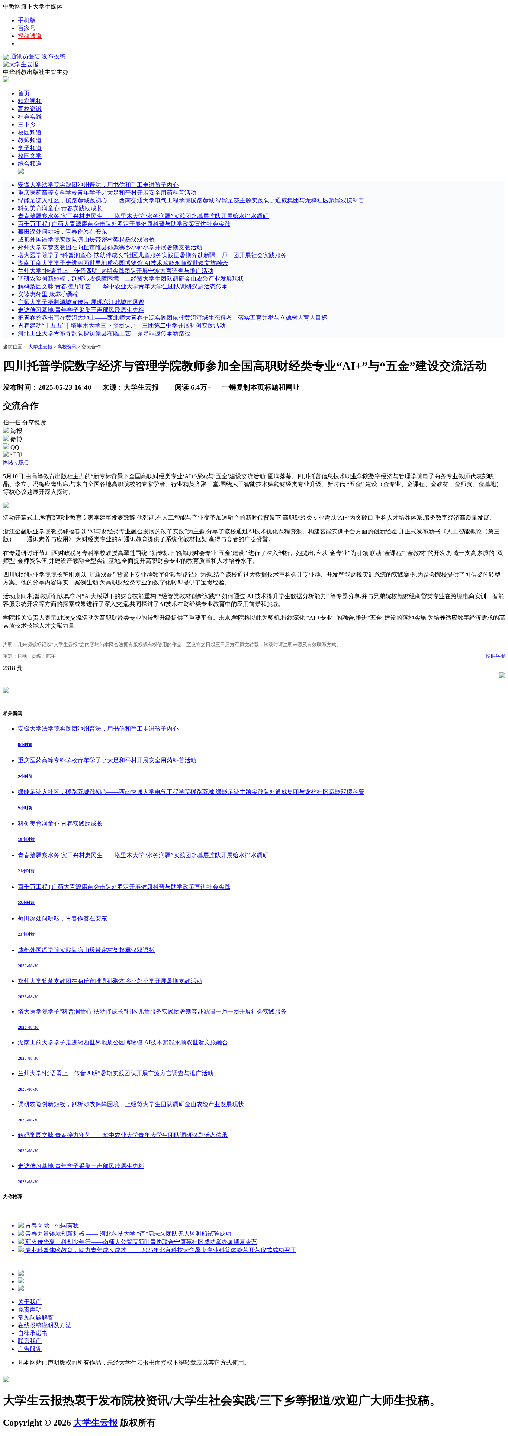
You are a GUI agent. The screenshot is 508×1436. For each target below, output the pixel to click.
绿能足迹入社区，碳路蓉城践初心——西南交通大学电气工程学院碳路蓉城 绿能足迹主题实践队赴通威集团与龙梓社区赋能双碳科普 (191, 200)
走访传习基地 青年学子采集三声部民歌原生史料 (81, 310)
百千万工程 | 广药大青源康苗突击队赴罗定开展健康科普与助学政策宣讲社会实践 (124, 224)
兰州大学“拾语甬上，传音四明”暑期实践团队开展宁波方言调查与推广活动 (115, 271)
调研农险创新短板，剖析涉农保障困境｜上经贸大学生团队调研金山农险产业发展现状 (131, 278)
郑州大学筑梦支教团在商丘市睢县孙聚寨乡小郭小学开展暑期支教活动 (110, 247)
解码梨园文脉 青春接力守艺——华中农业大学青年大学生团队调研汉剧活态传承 (123, 286)
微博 (16, 439)
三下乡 (27, 124)
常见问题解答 (36, 1317)
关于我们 (30, 1302)
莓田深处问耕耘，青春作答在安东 (62, 232)
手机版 (27, 20)
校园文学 (30, 156)
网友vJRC (15, 462)
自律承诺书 (33, 1333)
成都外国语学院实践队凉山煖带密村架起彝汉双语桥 (86, 239)
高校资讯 (30, 109)
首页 (24, 93)
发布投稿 (53, 56)
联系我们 (30, 1341)
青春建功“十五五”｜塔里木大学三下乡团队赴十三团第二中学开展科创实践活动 (121, 325)
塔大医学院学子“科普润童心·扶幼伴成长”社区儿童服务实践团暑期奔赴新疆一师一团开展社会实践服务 (152, 255)
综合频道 (30, 163)
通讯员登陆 (25, 56)
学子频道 (30, 148)
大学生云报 (40, 347)
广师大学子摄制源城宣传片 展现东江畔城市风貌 (81, 302)
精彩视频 (30, 101)
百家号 (27, 28)
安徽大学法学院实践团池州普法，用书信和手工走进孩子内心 (98, 185)
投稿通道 (30, 36)
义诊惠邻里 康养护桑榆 (48, 294)
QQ (14, 447)
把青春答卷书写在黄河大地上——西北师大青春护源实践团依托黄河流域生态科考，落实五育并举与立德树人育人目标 (172, 318)
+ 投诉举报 (493, 656)
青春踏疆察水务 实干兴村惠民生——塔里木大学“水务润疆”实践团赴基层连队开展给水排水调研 (143, 216)
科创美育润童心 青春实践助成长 (60, 208)
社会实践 (30, 117)
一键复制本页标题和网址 (261, 387)
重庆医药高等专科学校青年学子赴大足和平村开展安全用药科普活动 (107, 192)
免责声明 (30, 1309)
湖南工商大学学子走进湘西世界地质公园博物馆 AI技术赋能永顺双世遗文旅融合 (123, 263)
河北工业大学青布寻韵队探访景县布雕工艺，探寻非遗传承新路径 (104, 333)
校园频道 (30, 132)
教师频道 (30, 140)
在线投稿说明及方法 (44, 1325)
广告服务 (30, 1349)
